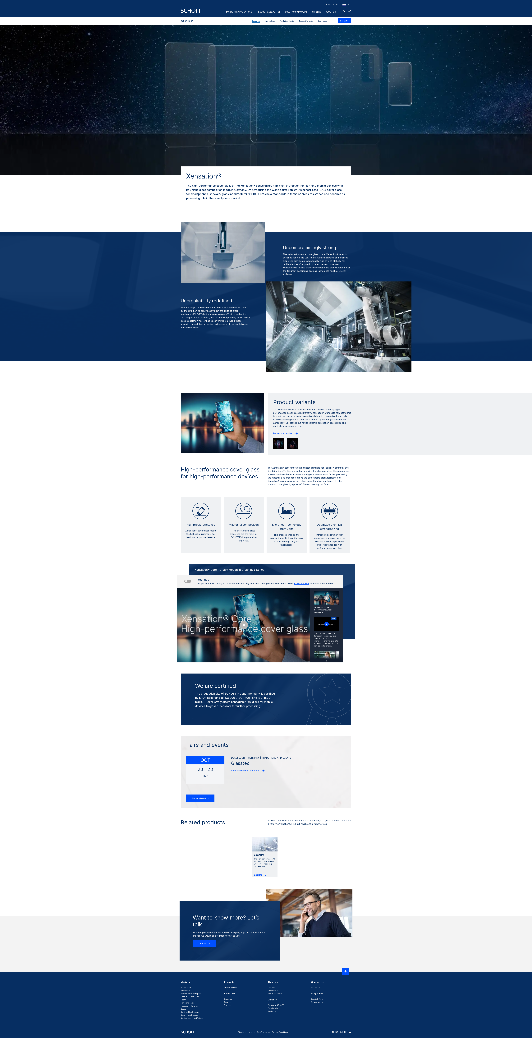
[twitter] (345, 1032)
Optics (183, 1009)
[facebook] (332, 1032)
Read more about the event (246, 770)
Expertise (228, 999)
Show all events (200, 798)
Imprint (252, 1032)
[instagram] (337, 1032)
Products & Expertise (268, 12)
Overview (256, 21)
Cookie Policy (301, 583)
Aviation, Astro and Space (191, 994)
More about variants (284, 433)
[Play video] (326, 624)
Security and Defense (189, 1015)
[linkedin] (341, 1032)
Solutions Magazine (296, 12)
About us (331, 12)
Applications (270, 21)
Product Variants (306, 21)
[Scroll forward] (326, 659)
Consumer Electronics (190, 997)
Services (228, 1002)
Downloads (322, 21)
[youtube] (350, 1032)
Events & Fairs (317, 999)
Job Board (272, 1011)
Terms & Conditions (280, 1032)
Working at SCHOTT (276, 1005)
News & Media (332, 4)
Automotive (185, 991)
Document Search (275, 994)
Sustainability (273, 991)
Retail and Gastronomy (190, 1012)
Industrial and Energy (189, 1006)
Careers (316, 12)
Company (272, 988)
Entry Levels (273, 1008)
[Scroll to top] (345, 971)
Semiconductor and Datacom (192, 1018)
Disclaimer (242, 1032)
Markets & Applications (239, 12)
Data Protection (263, 1032)
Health (183, 1000)
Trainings (228, 1005)
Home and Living (187, 1003)
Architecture (186, 988)
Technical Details (287, 21)
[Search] (344, 11)
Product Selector (231, 988)
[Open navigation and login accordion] (349, 11)
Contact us (344, 21)
